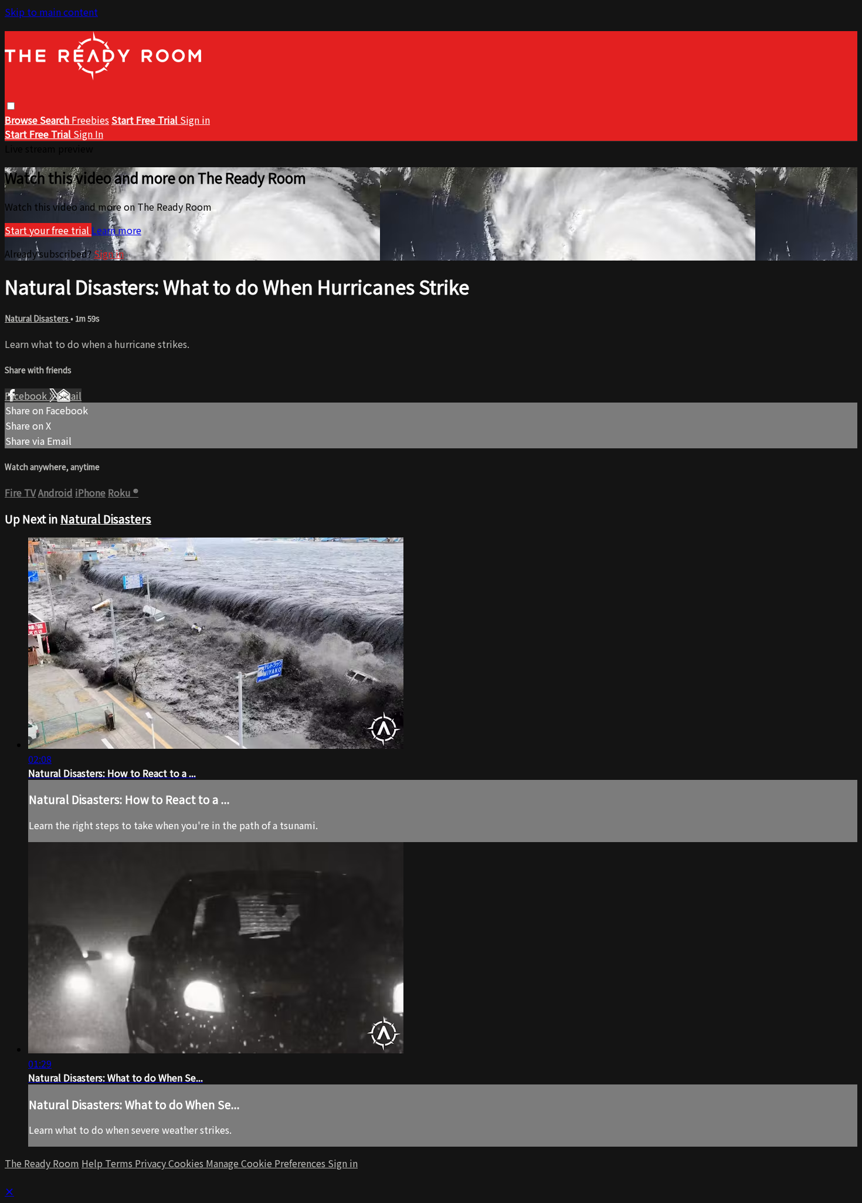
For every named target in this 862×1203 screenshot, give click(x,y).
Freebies (90, 120)
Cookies (187, 1163)
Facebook (27, 395)
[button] (11, 106)
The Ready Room (42, 1163)
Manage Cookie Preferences (267, 1163)
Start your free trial (48, 230)
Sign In (88, 134)
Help (93, 1163)
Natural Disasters (37, 318)
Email (69, 395)
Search (56, 120)
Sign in (195, 120)
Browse (22, 120)
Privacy (151, 1163)
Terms (120, 1163)
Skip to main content (51, 12)
